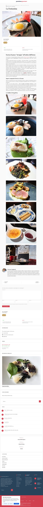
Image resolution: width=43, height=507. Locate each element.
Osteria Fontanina (26, 57)
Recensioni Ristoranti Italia (25, 5)
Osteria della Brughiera (21, 439)
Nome (3, 300)
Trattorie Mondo (4, 464)
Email (17, 300)
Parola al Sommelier (4, 458)
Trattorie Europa (18, 482)
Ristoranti (22, 500)
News (33, 500)
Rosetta (21, 448)
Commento (4, 289)
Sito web (30, 300)
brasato (25, 72)
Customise (5, 503)
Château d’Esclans (21, 444)
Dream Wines (4, 456)
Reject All (11, 503)
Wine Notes (3, 467)
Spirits (30, 500)
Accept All (16, 503)
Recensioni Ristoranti (5, 459)
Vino (26, 500)
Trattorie (3, 461)
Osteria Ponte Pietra (5, 386)
